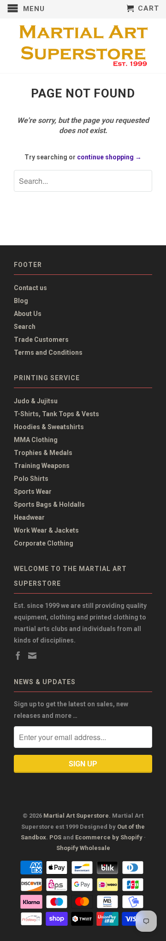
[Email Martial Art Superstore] (32, 655)
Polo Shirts (31, 478)
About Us (28, 313)
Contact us (30, 287)
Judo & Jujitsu (36, 401)
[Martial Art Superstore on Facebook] (18, 655)
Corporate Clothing (43, 543)
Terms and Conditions (48, 352)
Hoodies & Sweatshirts (49, 427)
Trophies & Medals (43, 452)
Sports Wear (33, 491)
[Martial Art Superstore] (83, 45)
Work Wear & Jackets (46, 530)
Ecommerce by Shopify (108, 837)
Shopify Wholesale (83, 847)
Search (25, 326)
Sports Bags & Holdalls (49, 504)
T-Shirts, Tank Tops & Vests (56, 414)
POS (55, 837)
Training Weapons (42, 465)
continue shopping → (109, 157)
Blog (21, 300)
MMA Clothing (36, 439)
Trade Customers (41, 339)
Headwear (29, 517)
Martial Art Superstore (76, 815)
